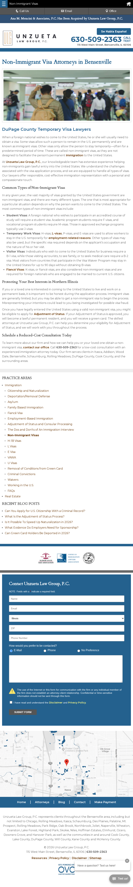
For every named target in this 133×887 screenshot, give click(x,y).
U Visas (12, 463)
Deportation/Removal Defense (29, 396)
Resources (39, 858)
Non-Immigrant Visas (23, 435)
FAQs (11, 490)
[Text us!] (120, 879)
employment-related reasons (69, 238)
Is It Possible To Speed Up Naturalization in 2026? (39, 522)
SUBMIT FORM (23, 712)
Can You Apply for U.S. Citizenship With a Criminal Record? (45, 511)
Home (21, 802)
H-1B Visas (14, 440)
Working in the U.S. (21, 485)
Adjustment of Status (49, 314)
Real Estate (13, 496)
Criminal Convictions (21, 474)
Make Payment (105, 802)
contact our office (36, 347)
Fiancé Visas (15, 269)
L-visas (57, 233)
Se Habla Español (114, 31)
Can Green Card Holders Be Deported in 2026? (37, 533)
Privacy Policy (77, 702)
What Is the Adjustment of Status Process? (34, 516)
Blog (61, 802)
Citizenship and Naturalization (28, 390)
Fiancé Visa (15, 413)
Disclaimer (56, 702)
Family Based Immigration (25, 407)
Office (112, 11)
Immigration (13, 385)
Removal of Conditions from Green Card (35, 468)
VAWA (12, 457)
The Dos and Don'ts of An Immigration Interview (41, 429)
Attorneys (42, 802)
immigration (74, 155)
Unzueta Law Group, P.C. (23, 162)
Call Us (24, 11)
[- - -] (4, 4)
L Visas (12, 446)
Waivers (13, 479)
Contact (80, 802)
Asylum (13, 402)
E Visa (11, 452)
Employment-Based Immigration (30, 418)
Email (68, 11)
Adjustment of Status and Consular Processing (40, 424)
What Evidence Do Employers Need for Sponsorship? (41, 527)
